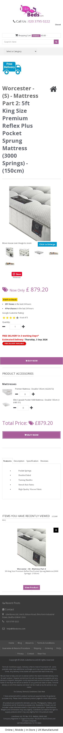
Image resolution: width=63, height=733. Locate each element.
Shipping (37, 648)
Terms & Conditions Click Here (34, 692)
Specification (32, 461)
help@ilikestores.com (16, 628)
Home (11, 643)
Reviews (44, 461)
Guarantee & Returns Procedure (16, 648)
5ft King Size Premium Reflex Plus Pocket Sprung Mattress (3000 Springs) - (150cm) (31, 571)
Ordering (49, 648)
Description (19, 461)
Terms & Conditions (45, 643)
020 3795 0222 (39, 21)
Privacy (20, 653)
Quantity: (6, 322)
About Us (29, 643)
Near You (42, 653)
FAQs (58, 648)
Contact (30, 653)
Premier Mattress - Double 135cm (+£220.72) (34, 389)
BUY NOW (32, 360)
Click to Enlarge (47, 244)
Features (7, 461)
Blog (20, 643)
